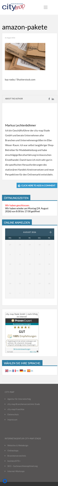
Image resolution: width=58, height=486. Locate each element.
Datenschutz (13, 414)
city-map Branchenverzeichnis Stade (23, 404)
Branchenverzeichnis (16, 455)
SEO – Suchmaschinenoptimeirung (22, 466)
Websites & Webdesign (17, 445)
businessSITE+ (14, 461)
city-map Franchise (15, 409)
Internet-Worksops (16, 471)
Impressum (12, 419)
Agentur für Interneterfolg (19, 399)
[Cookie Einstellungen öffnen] (5, 482)
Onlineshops (12, 450)
